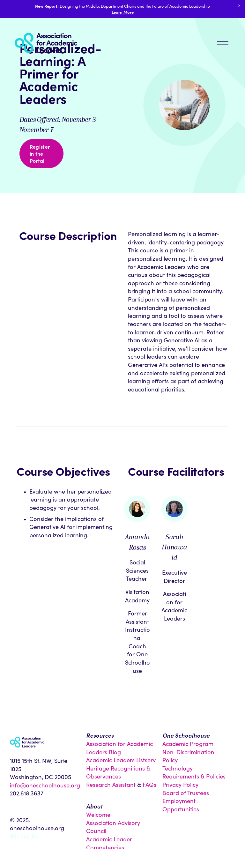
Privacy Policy (180, 784)
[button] (239, 5)
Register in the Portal (40, 153)
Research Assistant (111, 784)
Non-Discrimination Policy (188, 756)
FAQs (149, 784)
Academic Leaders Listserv (121, 760)
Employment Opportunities (180, 805)
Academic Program (187, 744)
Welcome (98, 814)
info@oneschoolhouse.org (45, 785)
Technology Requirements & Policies (194, 772)
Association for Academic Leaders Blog (119, 748)
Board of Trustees (185, 793)
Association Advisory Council (113, 827)
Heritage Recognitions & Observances (118, 772)
